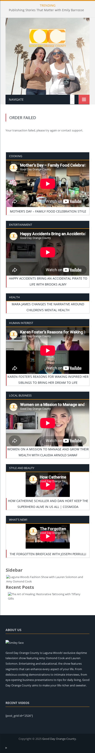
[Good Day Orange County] (47, 36)
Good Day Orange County (59, 739)
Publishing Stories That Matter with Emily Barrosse (46, 10)
